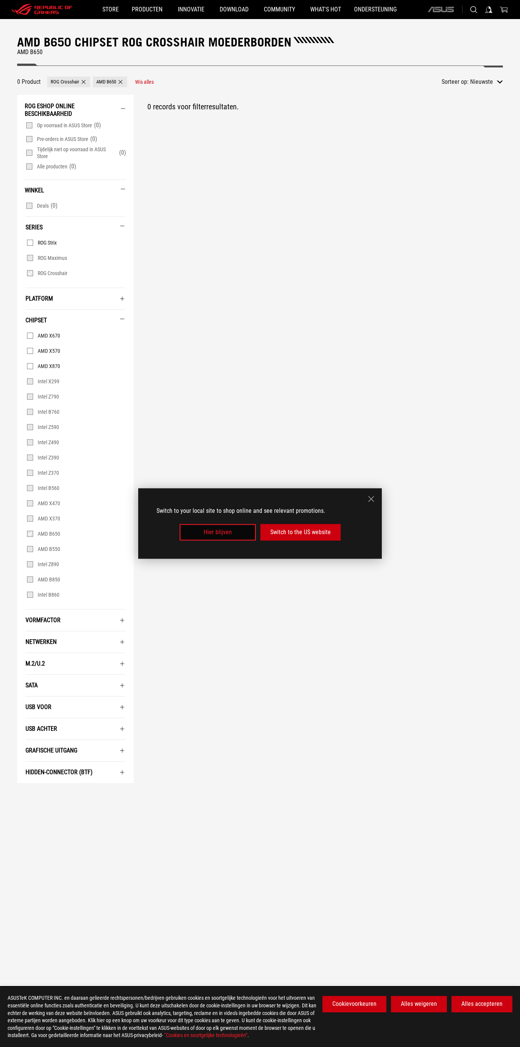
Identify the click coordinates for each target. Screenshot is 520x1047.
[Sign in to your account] (488, 9)
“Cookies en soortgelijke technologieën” (205, 1035)
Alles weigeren (419, 1003)
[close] (371, 499)
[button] (68, 82)
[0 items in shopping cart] (504, 9)
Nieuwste (481, 81)
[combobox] (486, 82)
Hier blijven (218, 532)
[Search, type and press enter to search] (473, 9)
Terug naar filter (24, 794)
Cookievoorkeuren (354, 1003)
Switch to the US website (300, 532)
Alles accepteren (481, 1003)
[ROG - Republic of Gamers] (41, 9)
